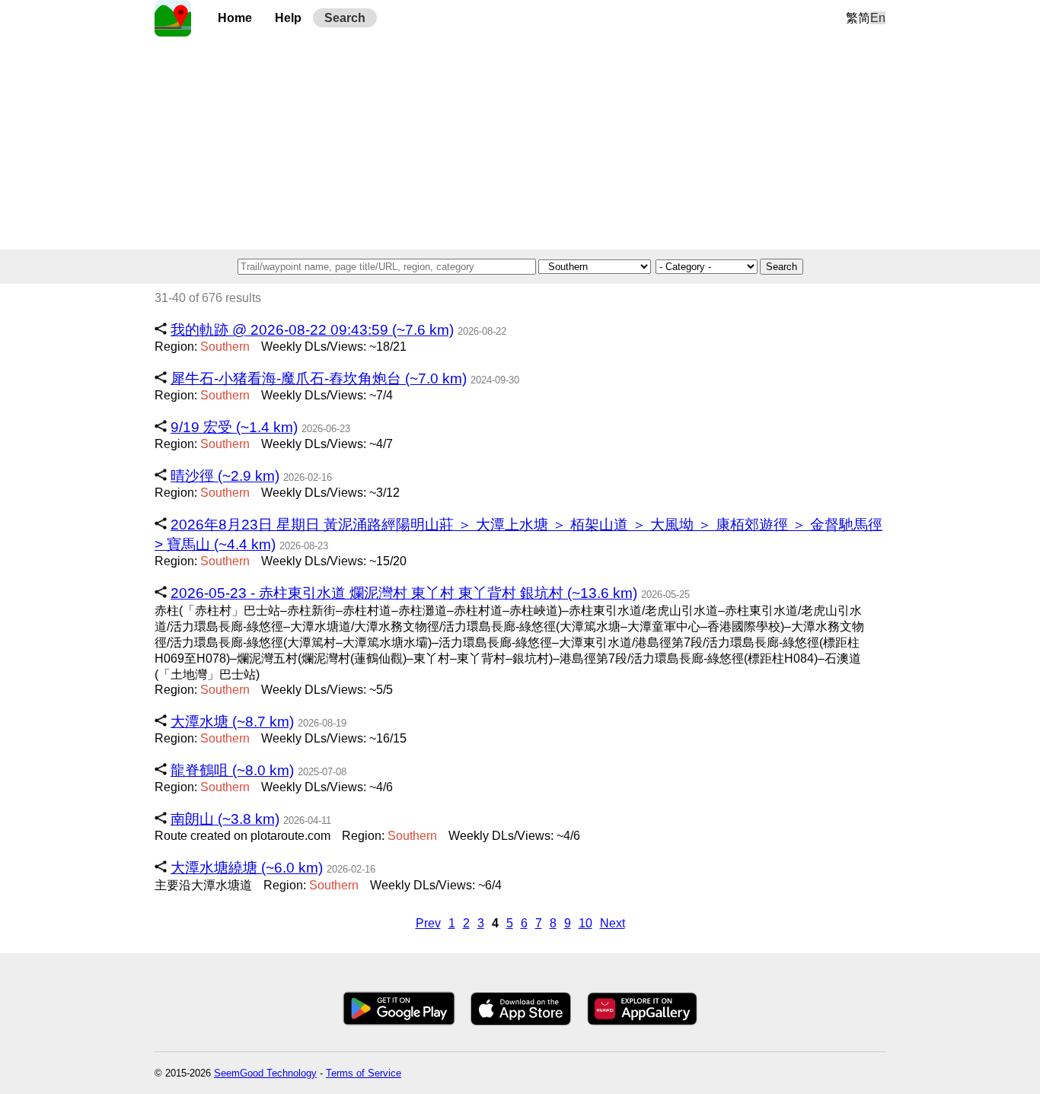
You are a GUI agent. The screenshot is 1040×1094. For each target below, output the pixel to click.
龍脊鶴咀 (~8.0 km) (232, 770)
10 (585, 923)
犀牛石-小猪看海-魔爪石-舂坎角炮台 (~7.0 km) (319, 378)
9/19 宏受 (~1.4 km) (234, 427)
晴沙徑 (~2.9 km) (225, 476)
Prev (428, 923)
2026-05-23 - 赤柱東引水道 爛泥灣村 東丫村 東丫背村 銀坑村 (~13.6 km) (404, 593)
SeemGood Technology (265, 1073)
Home (235, 17)
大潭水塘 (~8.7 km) (232, 722)
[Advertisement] (520, 143)
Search (344, 17)
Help (288, 17)
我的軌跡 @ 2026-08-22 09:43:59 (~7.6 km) (312, 330)
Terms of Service (363, 1073)
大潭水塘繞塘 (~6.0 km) (247, 868)
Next (612, 923)
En (877, 17)
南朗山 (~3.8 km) (225, 819)
